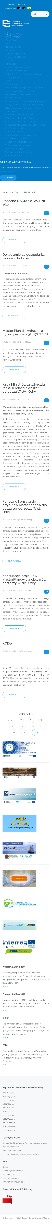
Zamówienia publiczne (15, 138)
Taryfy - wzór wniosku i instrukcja (20, 91)
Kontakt (8, 60)
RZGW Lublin (8, 1111)
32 (33, 726)
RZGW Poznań (8, 1115)
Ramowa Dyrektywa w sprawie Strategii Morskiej (21, 1154)
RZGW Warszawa (9, 1126)
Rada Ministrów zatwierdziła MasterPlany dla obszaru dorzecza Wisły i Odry (24, 388)
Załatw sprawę (12, 84)
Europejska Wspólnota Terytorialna (21, 135)
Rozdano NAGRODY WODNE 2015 (24, 202)
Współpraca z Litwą (14, 131)
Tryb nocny (22, 4)
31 (23, 726)
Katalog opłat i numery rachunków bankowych (26, 101)
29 (41, 720)
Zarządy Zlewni (12, 77)
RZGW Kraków (8, 1108)
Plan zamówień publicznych (18, 142)
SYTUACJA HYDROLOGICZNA (14, 1182)
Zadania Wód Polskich (15, 50)
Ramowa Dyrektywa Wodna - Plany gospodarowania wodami (26, 1143)
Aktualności (10, 64)
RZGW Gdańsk (8, 1100)
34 (14, 732)
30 (12, 726)
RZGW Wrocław (9, 1130)
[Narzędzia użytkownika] (46, 213)
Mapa (7, 81)
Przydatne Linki (8, 1174)
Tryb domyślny (9, 4)
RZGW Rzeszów (9, 1119)
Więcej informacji (8, 171)
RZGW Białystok (9, 1093)
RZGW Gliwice (8, 1104)
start (8, 721)
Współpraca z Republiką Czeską (20, 121)
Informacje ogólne (13, 47)
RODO (7, 643)
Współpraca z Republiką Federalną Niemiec (25, 125)
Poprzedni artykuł (11, 721)
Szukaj (46, 14)
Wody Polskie (11, 40)
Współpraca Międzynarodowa (19, 115)
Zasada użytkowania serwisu (13, 1171)
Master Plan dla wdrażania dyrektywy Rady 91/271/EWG (25, 332)
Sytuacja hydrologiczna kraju (18, 67)
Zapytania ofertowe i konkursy (19, 152)
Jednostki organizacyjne (16, 71)
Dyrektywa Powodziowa (12, 1150)
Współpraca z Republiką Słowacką (21, 118)
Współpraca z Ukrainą (15, 128)
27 (21, 720)
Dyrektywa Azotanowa (11, 1147)
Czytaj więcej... (14, 240)
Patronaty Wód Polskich (16, 57)
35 (24, 732)
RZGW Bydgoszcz (9, 1097)
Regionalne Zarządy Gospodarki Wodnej (23, 74)
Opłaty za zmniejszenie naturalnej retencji (24, 104)
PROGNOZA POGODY (11, 1178)
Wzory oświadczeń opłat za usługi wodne (24, 87)
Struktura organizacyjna (16, 54)
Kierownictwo (11, 43)
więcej (5, 986)
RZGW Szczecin (9, 1123)
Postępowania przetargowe (17, 145)
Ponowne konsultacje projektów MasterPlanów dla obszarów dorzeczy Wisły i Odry (25, 507)
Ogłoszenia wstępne (14, 148)
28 (31, 720)
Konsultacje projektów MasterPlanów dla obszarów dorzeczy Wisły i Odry (24, 579)
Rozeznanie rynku (13, 155)
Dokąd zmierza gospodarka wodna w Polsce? (24, 256)
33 (43, 726)
